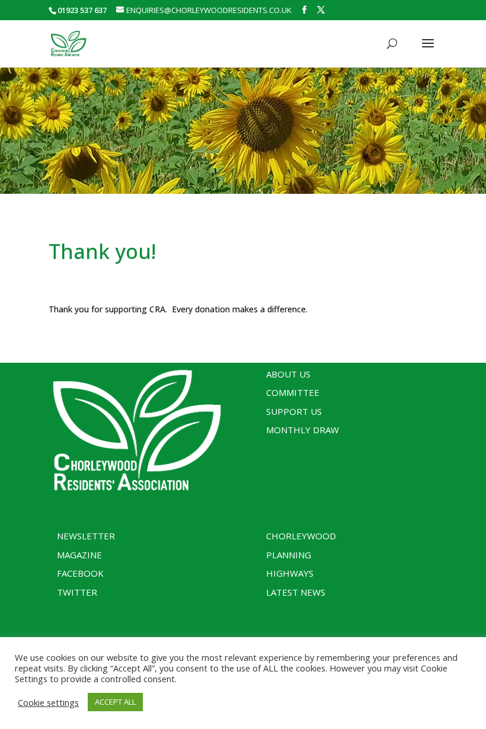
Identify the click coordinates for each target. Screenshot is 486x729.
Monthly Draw (302, 430)
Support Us (294, 411)
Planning (288, 555)
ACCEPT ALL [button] (115, 701)
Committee (292, 392)
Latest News (295, 592)
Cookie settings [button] (48, 702)
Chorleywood (301, 536)
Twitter (77, 592)
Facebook (80, 573)
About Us (288, 374)
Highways (290, 573)
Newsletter (86, 536)
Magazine (79, 555)
